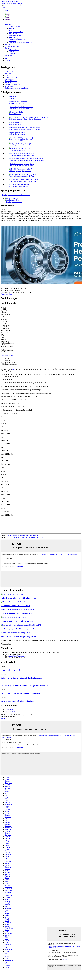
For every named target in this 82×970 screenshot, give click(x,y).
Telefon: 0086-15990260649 (10, 1)
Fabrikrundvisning (14, 50)
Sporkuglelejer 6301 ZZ (16, 124)
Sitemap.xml (9, 709)
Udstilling (12, 51)
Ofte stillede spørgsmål (12, 46)
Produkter (8, 25)
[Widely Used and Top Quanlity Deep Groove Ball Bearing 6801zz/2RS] (21, 625)
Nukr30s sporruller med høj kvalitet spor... (18, 598)
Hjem (6, 23)
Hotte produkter (10, 711)
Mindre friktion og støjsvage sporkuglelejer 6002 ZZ (24, 535)
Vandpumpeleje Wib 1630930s (18, 186)
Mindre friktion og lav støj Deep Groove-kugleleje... (25, 129)
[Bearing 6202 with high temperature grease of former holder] (18, 609)
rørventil (11, 98)
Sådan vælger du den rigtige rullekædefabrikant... (21, 678)
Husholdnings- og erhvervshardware (20, 42)
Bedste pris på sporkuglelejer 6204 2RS (21, 155)
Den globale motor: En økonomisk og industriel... (21, 693)
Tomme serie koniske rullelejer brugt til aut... (19, 636)
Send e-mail (4, 718)
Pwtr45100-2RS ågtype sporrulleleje (20, 140)
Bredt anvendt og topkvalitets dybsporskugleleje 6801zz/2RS (25, 537)
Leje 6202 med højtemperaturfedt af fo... (17, 613)
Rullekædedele (13, 33)
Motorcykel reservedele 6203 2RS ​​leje (16, 606)
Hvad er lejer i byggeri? (10, 670)
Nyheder (7, 44)
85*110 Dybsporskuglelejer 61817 (20, 171)
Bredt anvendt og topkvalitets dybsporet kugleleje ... (25, 119)
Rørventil (12, 37)
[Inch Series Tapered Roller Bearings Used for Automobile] (15, 633)
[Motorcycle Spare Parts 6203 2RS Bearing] (14, 602)
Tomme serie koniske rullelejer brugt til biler (23, 181)
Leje (10, 30)
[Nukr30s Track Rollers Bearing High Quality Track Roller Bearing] (12, 594)
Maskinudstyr (13, 41)
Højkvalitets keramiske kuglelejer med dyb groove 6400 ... (27, 160)
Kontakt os (8, 55)
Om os (7, 48)
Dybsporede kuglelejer (8, 355)
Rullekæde (12, 28)
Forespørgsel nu (6, 644)
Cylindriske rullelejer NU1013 (18, 150)
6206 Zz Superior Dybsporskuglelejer (21, 165)
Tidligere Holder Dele (16, 32)
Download (12, 53)
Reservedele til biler (15, 35)
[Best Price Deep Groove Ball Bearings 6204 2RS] (14, 617)
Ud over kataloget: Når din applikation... (17, 701)
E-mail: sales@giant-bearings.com (12, 3)
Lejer (14, 369)
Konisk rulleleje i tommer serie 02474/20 (21, 176)
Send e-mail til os (6, 294)
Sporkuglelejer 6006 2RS (17, 134)
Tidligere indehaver (15, 26)
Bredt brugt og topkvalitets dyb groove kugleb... (20, 629)
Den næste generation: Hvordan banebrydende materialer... (25, 685)
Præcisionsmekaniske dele (17, 39)
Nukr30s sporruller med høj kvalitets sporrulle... (24, 145)
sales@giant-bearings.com (17, 656)
